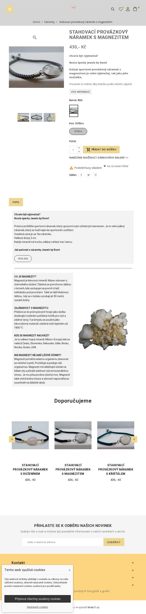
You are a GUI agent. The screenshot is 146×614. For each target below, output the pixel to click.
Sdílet (81, 175)
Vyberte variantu (15, 456)
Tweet (89, 175)
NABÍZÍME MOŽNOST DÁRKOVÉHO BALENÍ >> (98, 157)
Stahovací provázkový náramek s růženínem (30, 469)
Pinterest (96, 175)
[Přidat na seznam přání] (47, 414)
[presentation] (19, 117)
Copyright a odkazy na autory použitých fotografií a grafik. (73, 591)
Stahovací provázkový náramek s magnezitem (73, 469)
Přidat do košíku (101, 149)
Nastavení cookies (37, 607)
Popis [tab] (16, 202)
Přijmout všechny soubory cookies (38, 599)
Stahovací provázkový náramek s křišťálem (115, 469)
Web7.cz (94, 607)
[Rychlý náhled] (47, 420)
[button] (23, 258)
